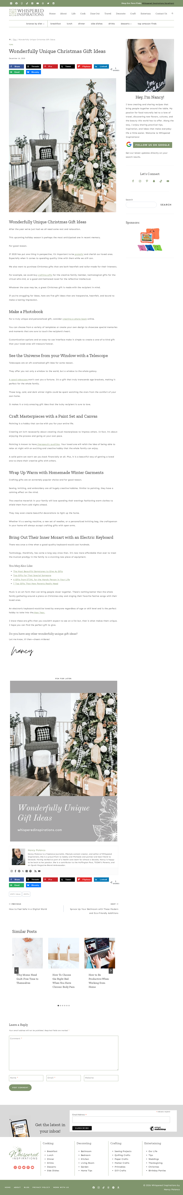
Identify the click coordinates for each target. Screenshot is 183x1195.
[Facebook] (16, 3)
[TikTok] (27, 3)
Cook (82, 13)
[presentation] (27, 953)
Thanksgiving (156, 1163)
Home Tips (86, 1170)
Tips (11, 45)
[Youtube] (39, 871)
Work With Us (61, 1187)
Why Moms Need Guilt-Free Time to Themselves (27, 978)
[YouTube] (38, 3)
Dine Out (95, 13)
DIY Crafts (120, 1170)
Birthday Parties (157, 1170)
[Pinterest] (32, 3)
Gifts (26, 894)
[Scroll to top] (177, 1185)
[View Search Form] (172, 13)
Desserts (51, 1167)
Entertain (146, 13)
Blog (26, 1187)
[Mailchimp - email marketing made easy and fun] (158, 1130)
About (63, 13)
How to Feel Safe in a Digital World (28, 906)
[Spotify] (30, 871)
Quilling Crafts (122, 1155)
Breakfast (56, 23)
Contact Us (161, 13)
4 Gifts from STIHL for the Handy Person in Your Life (41, 579)
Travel (107, 13)
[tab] (58, 1005)
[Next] (111, 970)
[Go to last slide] (16, 970)
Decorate (120, 13)
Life (73, 13)
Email (51, 1077)
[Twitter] (48, 3)
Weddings (154, 1159)
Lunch (69, 23)
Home (52, 13)
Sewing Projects (123, 1151)
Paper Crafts (121, 1159)
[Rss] (35, 871)
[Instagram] (11, 3)
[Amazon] (118, 1187)
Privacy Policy (41, 1187)
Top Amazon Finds (147, 23)
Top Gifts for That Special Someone (32, 575)
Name (14, 1077)
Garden (85, 1167)
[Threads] (43, 3)
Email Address (79, 1114)
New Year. (39, 612)
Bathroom (86, 1151)
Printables (120, 1167)
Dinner (81, 23)
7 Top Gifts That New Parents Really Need (35, 583)
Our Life (153, 1151)
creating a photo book (75, 319)
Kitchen (85, 1159)
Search (129, 199)
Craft (133, 13)
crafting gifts (45, 275)
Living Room (87, 1163)
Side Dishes (97, 23)
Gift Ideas (15, 894)
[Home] (10, 39)
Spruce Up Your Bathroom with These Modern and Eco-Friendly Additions (94, 908)
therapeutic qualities (48, 444)
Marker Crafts (122, 1163)
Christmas (154, 1167)
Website (89, 1077)
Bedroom (85, 1155)
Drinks (112, 23)
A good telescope (18, 379)
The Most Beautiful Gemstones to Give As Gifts (38, 571)
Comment (16, 1038)
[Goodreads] (22, 3)
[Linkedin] (53, 3)
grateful (78, 254)
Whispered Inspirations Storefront (158, 3)
